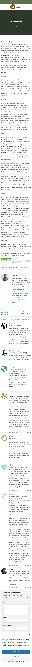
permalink (13, 269)
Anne (10, 367)
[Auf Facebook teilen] (16, 261)
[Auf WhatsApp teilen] (13, 261)
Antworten (28, 347)
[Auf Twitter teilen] (19, 261)
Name (5, 618)
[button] (29, 634)
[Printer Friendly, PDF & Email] (6, 259)
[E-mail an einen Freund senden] (22, 261)
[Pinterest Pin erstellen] (25, 261)
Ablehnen (16, 656)
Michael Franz (12, 351)
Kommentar (6, 603)
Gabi (10, 465)
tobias (24, 26)
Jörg (10, 436)
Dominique (12, 394)
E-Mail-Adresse (7, 625)
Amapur (11, 505)
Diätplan (11, 569)
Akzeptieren (16, 652)
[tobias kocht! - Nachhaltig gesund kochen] (16, 7)
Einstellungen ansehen (16, 661)
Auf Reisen (16, 19)
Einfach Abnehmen (6, 163)
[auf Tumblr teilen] (28, 261)
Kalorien (23, 199)
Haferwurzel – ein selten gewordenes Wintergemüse (8, 312)
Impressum (21, 665)
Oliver (10, 324)
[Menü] (2, 7)
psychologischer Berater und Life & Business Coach (20, 300)
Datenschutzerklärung (13, 665)
